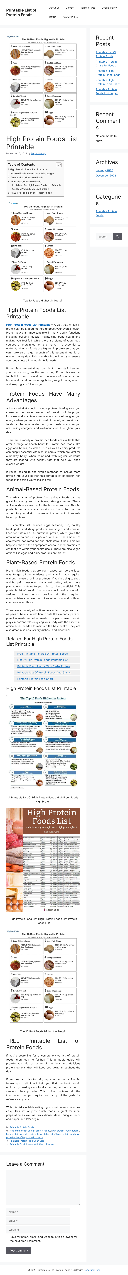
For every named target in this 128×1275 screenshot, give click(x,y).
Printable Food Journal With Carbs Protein (43, 666)
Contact (70, 7)
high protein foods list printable (22, 1134)
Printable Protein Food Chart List (27, 1140)
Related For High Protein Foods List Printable (38, 185)
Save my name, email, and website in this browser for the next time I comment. (43, 1238)
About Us (54, 7)
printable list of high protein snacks (24, 1137)
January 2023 (104, 170)
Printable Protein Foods (22, 1127)
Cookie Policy (109, 7)
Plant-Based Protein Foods (26, 181)
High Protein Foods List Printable (28, 169)
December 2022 (106, 175)
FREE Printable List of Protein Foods (31, 192)
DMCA (52, 17)
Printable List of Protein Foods (21, 12)
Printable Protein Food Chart (35, 678)
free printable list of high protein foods (30, 1130)
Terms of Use (88, 7)
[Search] (117, 236)
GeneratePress (92, 1269)
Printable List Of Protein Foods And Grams (44, 672)
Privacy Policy (70, 17)
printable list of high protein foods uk (59, 1134)
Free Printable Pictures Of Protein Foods (42, 653)
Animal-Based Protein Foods (27, 177)
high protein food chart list (65, 1130)
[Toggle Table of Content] (57, 164)
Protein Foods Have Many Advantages (32, 173)
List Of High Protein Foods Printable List (42, 659)
